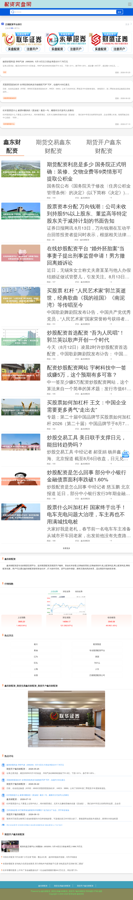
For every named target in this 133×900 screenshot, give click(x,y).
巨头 (36, 662)
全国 (36, 675)
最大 (36, 644)
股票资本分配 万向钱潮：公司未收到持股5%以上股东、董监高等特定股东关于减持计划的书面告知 (87, 213)
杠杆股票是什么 (9, 124)
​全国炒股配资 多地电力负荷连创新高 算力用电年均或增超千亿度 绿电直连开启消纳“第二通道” (43, 863)
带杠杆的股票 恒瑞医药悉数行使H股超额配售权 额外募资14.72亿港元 (34, 825)
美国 (97, 656)
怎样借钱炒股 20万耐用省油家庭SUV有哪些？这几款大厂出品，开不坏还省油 (37, 810)
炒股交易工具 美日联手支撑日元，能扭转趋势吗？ (86, 441)
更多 (127, 24)
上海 (36, 669)
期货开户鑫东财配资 (85, 885)
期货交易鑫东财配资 (62, 885)
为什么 (97, 662)
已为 (36, 656)
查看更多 (66, 548)
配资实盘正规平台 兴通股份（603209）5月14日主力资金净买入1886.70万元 (51, 846)
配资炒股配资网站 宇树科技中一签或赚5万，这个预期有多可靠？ (86, 371)
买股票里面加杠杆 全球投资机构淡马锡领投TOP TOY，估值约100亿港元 (36, 84)
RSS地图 (89, 891)
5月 (5, 72)
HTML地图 (97, 891)
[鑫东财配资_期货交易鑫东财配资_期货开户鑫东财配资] (18, 4)
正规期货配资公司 (97, 675)
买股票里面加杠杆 (10, 98)
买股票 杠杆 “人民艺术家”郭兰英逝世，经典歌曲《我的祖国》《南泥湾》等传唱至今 (86, 297)
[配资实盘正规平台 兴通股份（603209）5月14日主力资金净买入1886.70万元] (10, 846)
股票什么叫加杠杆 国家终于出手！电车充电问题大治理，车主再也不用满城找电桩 (86, 514)
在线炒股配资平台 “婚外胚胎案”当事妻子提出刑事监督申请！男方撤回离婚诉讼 (86, 255)
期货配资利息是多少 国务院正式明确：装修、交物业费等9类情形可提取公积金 (86, 171)
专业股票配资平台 (97, 650)
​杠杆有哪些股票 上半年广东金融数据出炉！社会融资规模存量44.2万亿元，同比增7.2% (40, 870)
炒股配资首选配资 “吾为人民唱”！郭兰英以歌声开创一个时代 (85, 336)
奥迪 (36, 650)
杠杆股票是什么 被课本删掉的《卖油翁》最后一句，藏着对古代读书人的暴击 (38, 110)
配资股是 (97, 644)
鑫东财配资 (42, 885)
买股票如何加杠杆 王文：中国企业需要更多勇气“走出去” (86, 406)
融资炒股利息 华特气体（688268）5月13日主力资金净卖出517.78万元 (35, 61)
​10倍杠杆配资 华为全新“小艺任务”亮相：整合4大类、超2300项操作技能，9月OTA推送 (40, 857)
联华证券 (72, 894)
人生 (97, 669)
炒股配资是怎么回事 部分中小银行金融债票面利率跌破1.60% (86, 475)
